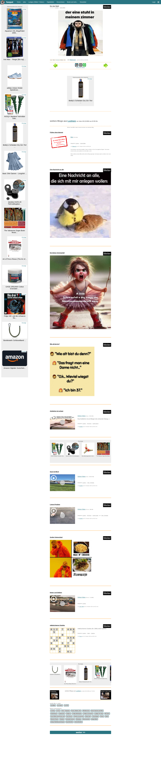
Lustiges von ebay (99, 713)
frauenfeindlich (69, 721)
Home (19, 2)
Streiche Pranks (54, 719)
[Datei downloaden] (59, 142)
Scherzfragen (95, 716)
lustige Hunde (95, 515)
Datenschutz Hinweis (80, 67)
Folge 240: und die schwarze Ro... (14, 288)
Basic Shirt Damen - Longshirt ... (15, 145)
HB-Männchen (86, 710)
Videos (41, 2)
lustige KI (68, 713)
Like (51, 59)
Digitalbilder (50, 2)
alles (24, 2)
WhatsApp (78, 719)
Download (58, 59)
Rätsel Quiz (88, 716)
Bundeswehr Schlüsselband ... (14, 312)
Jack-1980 (81, 606)
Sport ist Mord (54, 471)
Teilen (54, 59)
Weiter (107, 6)
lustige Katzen (95, 423)
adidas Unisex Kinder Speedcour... (15, 60)
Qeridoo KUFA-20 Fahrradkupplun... (14, 174)
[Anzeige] (14, 28)
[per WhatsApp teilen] (84, 66)
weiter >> (80, 732)
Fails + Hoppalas (90, 482)
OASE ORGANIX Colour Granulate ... (15, 259)
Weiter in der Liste (106, 691)
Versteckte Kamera (70, 719)
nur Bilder (53, 705)
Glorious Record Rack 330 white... (14, 372)
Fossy (80, 636)
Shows (101, 716)
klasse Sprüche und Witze (97, 710)
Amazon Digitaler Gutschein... (15, 339)
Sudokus (93, 633)
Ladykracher (61, 713)
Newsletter (83, 2)
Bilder (36, 2)
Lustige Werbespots (76, 713)
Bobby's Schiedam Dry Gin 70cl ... (14, 117)
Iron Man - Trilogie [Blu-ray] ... (15, 31)
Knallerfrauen (54, 713)
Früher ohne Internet (56, 132)
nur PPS (66, 705)
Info (64, 59)
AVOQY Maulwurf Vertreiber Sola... (14, 89)
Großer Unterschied (56, 537)
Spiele (88, 633)
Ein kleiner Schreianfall (57, 253)
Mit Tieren (89, 423)
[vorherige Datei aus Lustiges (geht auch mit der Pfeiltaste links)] (55, 67)
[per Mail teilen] (81, 66)
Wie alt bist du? (55, 344)
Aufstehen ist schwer (56, 411)
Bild (72, 137)
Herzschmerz (60, 2)
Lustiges (30, 2)
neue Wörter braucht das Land (58, 716)
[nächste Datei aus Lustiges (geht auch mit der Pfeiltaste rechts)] (106, 67)
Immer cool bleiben (56, 592)
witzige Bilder (62, 7)
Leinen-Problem (55, 504)
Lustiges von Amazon (88, 713)
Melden (61, 59)
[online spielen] (62, 640)
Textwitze (62, 719)
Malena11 (73, 60)
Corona (58, 710)
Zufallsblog (53, 691)
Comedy (53, 710)
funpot (9, 2)
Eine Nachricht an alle (57, 169)
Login (154, 2)
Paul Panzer (69, 716)
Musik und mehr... (72, 2)
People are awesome (79, 716)
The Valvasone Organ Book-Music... (14, 203)
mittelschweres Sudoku (57, 625)
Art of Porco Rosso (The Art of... (15, 230)
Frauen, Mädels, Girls (76, 710)
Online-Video (81, 416)
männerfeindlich (78, 721)
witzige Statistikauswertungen (57, 721)
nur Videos (59, 705)
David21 (81, 426)
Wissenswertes (86, 719)
